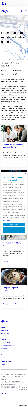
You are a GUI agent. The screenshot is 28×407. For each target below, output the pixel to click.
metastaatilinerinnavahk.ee (8, 345)
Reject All (14, 228)
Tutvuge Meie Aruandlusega (11, 304)
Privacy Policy (6, 220)
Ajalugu (3, 355)
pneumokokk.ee (5, 342)
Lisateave (6, 163)
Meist (3, 327)
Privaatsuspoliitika (6, 361)
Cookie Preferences (23, 405)
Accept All (14, 231)
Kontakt (3, 364)
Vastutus (4, 330)
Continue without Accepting (20, 174)
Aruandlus (5, 333)
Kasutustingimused (6, 358)
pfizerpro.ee (4, 348)
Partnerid (3, 339)
